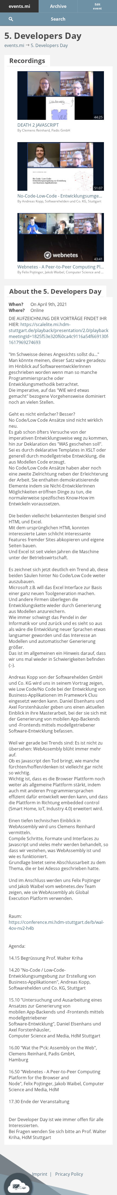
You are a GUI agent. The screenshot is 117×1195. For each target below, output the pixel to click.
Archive (58, 6)
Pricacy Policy (69, 1174)
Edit (97, 6)
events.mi (19, 6)
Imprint (39, 1174)
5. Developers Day (49, 45)
